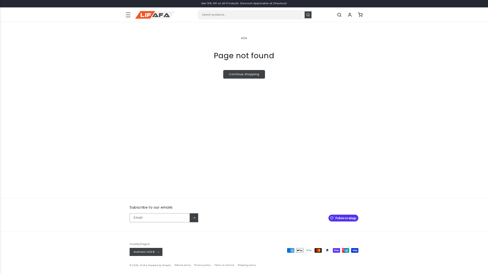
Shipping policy (247, 265)
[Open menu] (128, 15)
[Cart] (360, 15)
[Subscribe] (194, 217)
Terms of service (224, 265)
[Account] (350, 15)
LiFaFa (143, 265)
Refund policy (183, 265)
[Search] (308, 14)
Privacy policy (202, 265)
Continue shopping (244, 74)
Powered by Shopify (159, 265)
